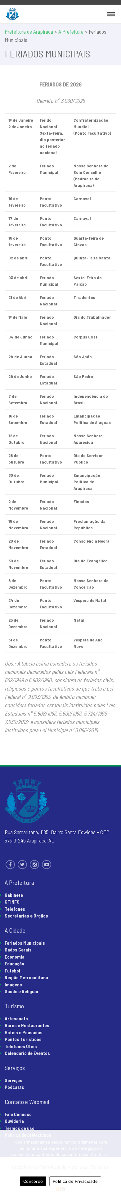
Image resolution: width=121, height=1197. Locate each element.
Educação (14, 963)
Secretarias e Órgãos (26, 915)
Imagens (13, 984)
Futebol (12, 970)
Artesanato (16, 1018)
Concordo (33, 1181)
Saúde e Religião (21, 991)
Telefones (15, 909)
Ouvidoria (14, 1121)
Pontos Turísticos (23, 1039)
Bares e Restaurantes (27, 1025)
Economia (15, 957)
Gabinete (14, 895)
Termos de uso (19, 1128)
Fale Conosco (18, 1114)
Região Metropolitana (26, 977)
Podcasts (14, 1087)
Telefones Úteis (21, 1046)
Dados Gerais (18, 949)
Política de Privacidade (75, 1181)
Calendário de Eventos (27, 1053)
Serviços (13, 1080)
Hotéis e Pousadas (24, 1032)
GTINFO (12, 902)
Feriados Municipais (25, 943)
